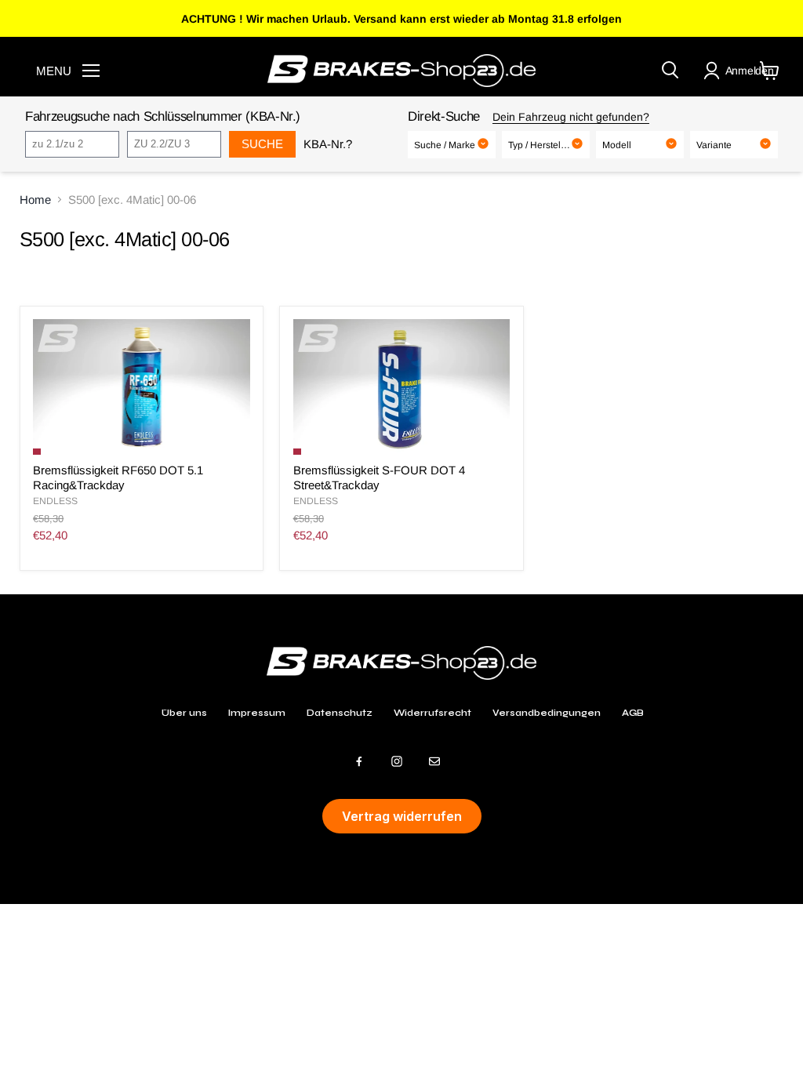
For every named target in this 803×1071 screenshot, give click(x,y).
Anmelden (749, 70)
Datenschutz (339, 712)
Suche (262, 144)
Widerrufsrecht (432, 712)
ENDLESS (55, 501)
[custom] (359, 761)
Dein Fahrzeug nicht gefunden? (570, 117)
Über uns (184, 712)
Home (35, 199)
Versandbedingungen (546, 712)
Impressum (256, 712)
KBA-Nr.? (327, 144)
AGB (633, 712)
